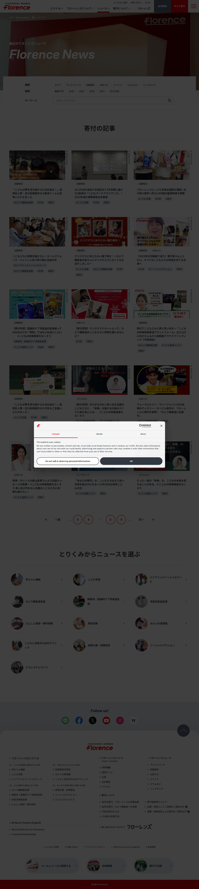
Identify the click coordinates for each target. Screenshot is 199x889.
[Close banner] (161, 426)
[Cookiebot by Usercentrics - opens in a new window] (142, 426)
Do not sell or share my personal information (67, 461)
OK (131, 461)
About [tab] (143, 434)
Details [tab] (99, 434)
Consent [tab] (56, 434)
